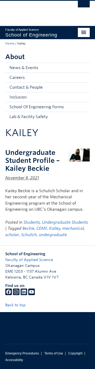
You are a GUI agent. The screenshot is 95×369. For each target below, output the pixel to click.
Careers (17, 77)
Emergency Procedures (22, 353)
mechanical (73, 228)
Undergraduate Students (65, 222)
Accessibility (14, 360)
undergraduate (53, 234)
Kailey (54, 228)
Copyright (75, 353)
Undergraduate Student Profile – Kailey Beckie (32, 160)
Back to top (16, 305)
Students (31, 222)
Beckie (28, 228)
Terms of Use (53, 353)
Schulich (29, 234)
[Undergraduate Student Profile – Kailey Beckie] (79, 154)
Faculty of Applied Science (29, 260)
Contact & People (26, 87)
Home (9, 43)
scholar (12, 234)
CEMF (41, 228)
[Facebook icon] (8, 294)
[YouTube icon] (31, 294)
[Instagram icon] (16, 294)
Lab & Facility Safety (29, 116)
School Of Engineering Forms (37, 107)
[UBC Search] (84, 6)
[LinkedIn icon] (24, 294)
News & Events (24, 67)
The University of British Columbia (34, 11)
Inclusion (18, 97)
